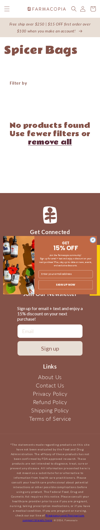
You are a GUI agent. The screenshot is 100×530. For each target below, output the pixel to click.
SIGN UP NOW (65, 284)
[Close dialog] (93, 240)
